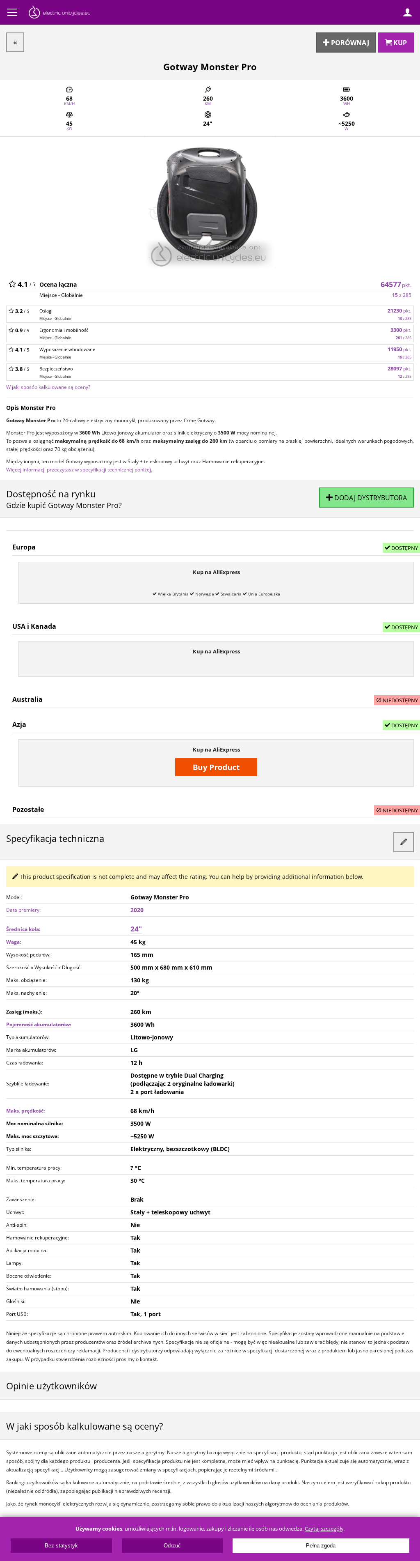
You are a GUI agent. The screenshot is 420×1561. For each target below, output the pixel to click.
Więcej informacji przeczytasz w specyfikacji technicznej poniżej (78, 469)
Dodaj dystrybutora (370, 497)
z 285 (401, 295)
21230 (399, 310)
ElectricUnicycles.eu (59, 13)
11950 (399, 349)
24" (136, 928)
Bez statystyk (61, 1546)
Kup (399, 42)
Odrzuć (172, 1546)
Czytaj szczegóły (324, 1528)
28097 (399, 368)
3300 (400, 329)
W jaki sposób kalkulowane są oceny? (48, 387)
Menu (12, 12)
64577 (396, 284)
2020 (137, 910)
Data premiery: (23, 910)
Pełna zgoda (321, 1546)
